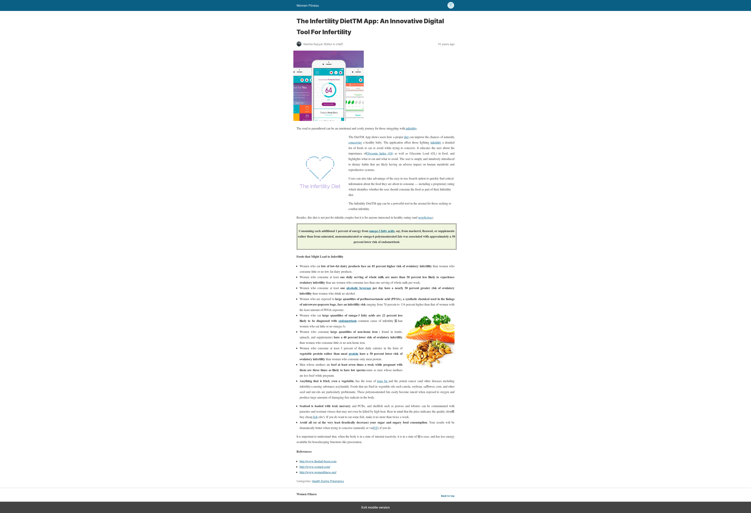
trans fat (383, 381)
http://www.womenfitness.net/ (318, 472)
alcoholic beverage (358, 288)
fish (315, 417)
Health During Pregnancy (328, 481)
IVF (375, 428)
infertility (411, 128)
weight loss (425, 217)
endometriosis (348, 320)
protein (353, 353)
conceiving (355, 142)
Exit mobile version (375, 507)
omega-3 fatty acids (381, 231)
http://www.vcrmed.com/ (315, 467)
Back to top (448, 495)
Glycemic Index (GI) (379, 153)
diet (406, 137)
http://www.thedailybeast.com (318, 461)
